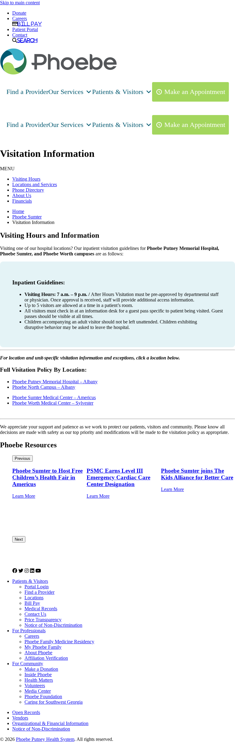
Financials (22, 201)
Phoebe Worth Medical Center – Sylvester (52, 403)
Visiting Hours (26, 179)
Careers (19, 18)
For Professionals (29, 630)
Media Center (37, 691)
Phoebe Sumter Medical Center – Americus (54, 397)
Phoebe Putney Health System (45, 739)
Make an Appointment (194, 92)
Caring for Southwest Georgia (53, 702)
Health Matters (38, 680)
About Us (21, 195)
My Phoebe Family (43, 647)
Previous (22, 458)
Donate (19, 13)
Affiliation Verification (46, 658)
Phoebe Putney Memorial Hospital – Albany (55, 381)
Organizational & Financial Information (50, 723)
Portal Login (36, 586)
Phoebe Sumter (27, 216)
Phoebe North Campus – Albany (43, 387)
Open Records (26, 712)
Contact (19, 35)
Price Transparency (43, 619)
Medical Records (40, 608)
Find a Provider (27, 92)
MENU (7, 168)
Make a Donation (41, 669)
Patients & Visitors (118, 92)
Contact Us (35, 614)
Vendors (20, 717)
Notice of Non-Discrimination (53, 625)
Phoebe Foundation (43, 696)
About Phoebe (38, 652)
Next (19, 539)
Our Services (66, 92)
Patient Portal (25, 29)
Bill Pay (30, 23)
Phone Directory (28, 190)
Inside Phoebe (38, 674)
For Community (27, 663)
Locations (33, 597)
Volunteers (34, 685)
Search (27, 40)
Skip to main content (20, 2)
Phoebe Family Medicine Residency (59, 641)
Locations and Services (34, 184)
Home (18, 211)
